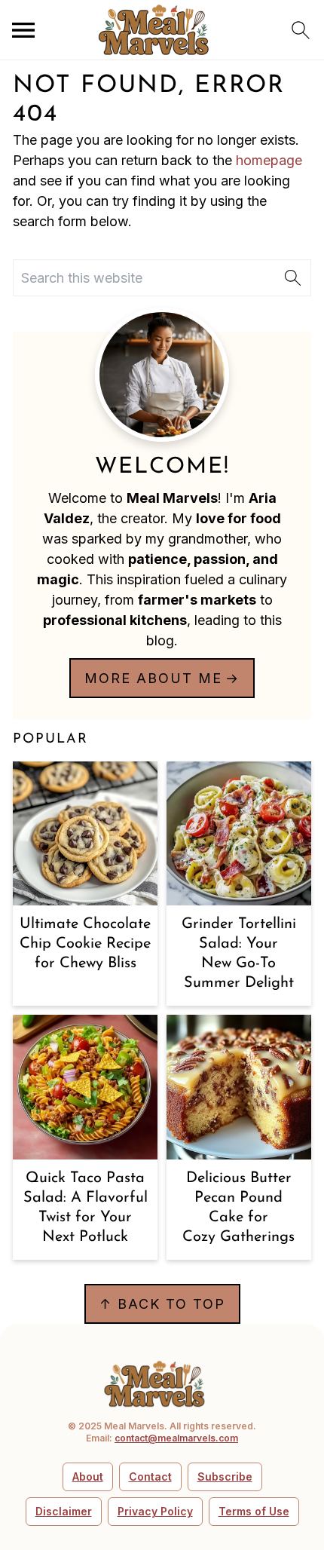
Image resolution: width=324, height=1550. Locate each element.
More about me (153, 678)
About (87, 1476)
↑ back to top (162, 1304)
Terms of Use (254, 1511)
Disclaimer (63, 1511)
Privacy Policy (155, 1511)
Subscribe (224, 1476)
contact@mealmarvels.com (176, 1438)
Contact (150, 1476)
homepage (269, 160)
